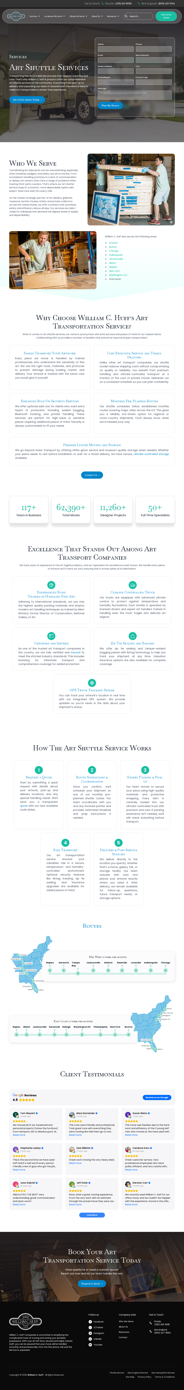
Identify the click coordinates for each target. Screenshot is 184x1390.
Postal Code (141, 77)
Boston (113, 247)
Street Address (105, 66)
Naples (113, 267)
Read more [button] (19, 1135)
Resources (124, 1332)
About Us (123, 1326)
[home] (16, 16)
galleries (67, 198)
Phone (139, 44)
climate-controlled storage (151, 454)
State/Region (104, 77)
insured (75, 652)
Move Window (143, 55)
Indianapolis (115, 255)
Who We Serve (126, 1321)
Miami (112, 263)
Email (101, 55)
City (138, 66)
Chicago (113, 251)
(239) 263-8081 (123, 3)
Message (102, 88)
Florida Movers (117, 1372)
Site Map (130, 1376)
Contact (123, 1337)
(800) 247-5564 (166, 3)
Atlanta (113, 243)
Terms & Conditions (165, 1376)
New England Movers (138, 1372)
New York (114, 271)
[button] (34, 16)
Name (101, 44)
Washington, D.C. (118, 275)
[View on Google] (16, 1115)
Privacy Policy (144, 1376)
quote (24, 806)
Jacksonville (116, 259)
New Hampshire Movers (163, 1372)
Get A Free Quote (166, 16)
